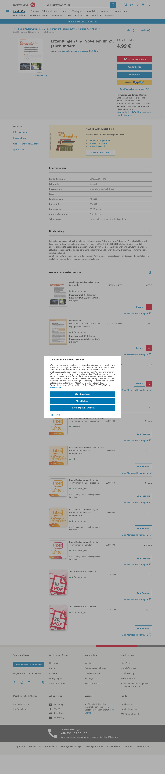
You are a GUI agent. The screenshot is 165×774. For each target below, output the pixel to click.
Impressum (55, 414)
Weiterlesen (55, 387)
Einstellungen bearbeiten (82, 407)
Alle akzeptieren (82, 394)
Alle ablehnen (82, 401)
